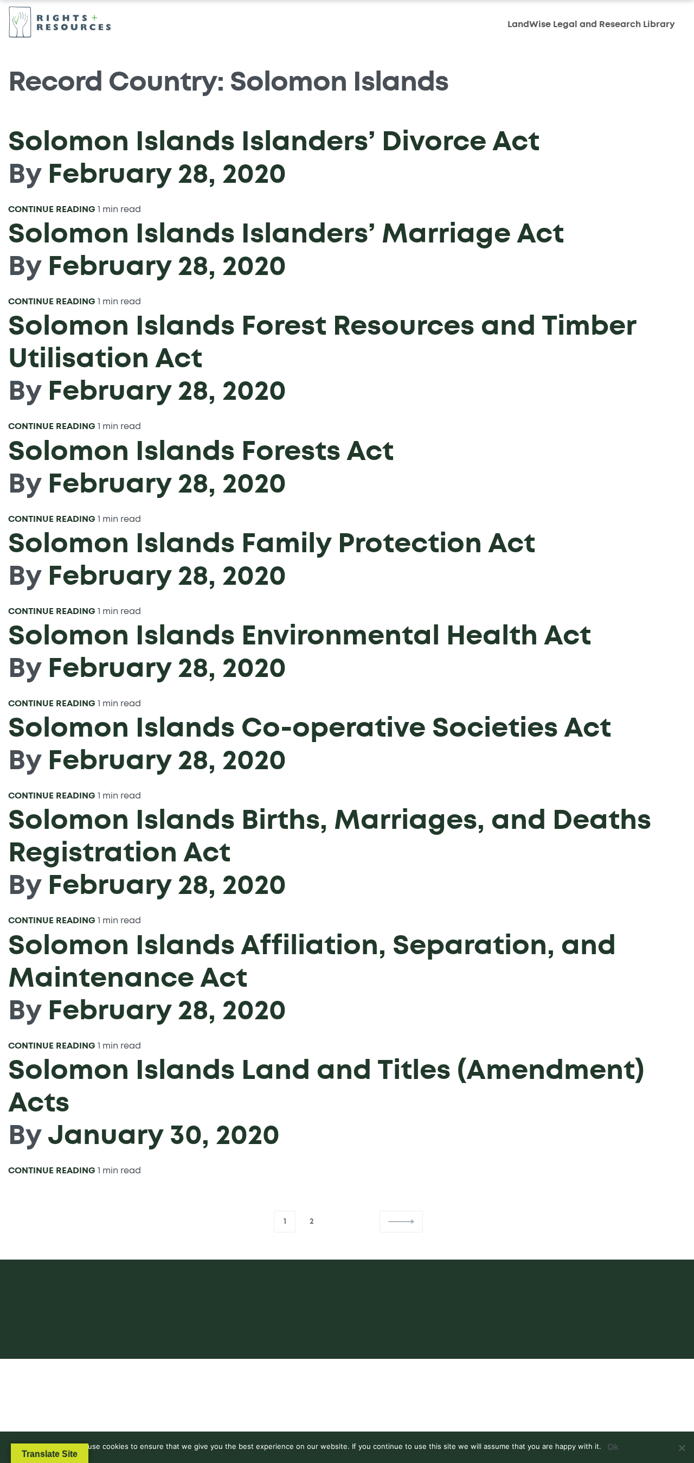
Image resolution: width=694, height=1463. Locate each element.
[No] (682, 1446)
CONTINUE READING (51, 209)
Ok (613, 1446)
